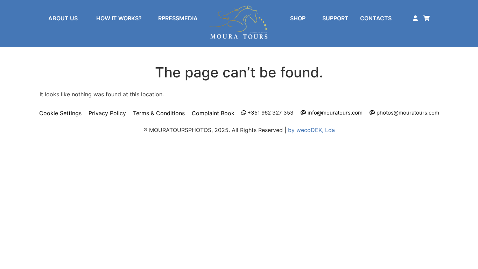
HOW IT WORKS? (119, 18)
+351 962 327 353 (270, 112)
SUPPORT (335, 18)
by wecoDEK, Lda (311, 129)
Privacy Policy (107, 113)
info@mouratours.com (334, 112)
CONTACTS (376, 18)
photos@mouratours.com (407, 112)
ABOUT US (63, 18)
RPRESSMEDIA (178, 18)
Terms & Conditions (159, 113)
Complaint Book (213, 113)
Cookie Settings (60, 113)
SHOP (297, 18)
